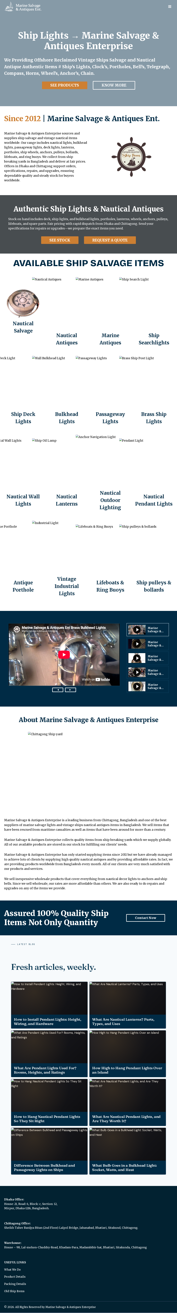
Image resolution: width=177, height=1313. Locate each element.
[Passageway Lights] (110, 390)
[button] (148, 629)
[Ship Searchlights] (154, 311)
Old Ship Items (14, 1291)
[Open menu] (169, 6)
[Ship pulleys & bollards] (154, 558)
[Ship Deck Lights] (23, 390)
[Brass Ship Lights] (154, 390)
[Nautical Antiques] (67, 311)
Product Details (15, 1276)
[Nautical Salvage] (23, 311)
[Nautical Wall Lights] (23, 472)
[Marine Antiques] (110, 311)
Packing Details (15, 1284)
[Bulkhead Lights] (67, 390)
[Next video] (70, 690)
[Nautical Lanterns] (67, 472)
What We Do (12, 1269)
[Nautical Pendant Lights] (154, 472)
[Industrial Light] (67, 559)
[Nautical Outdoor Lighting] (110, 473)
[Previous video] (57, 690)
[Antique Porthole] (23, 558)
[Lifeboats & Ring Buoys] (110, 558)
